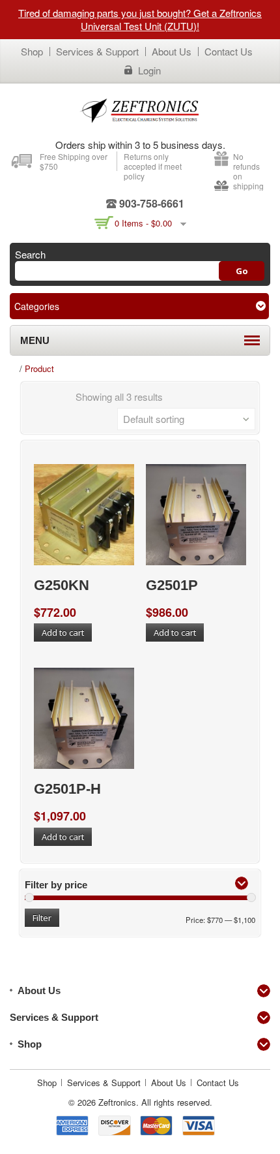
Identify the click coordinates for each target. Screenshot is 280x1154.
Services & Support (97, 51)
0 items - (143, 223)
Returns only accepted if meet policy (153, 166)
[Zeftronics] (140, 110)
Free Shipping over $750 (73, 161)
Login (149, 70)
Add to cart (63, 632)
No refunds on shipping (248, 171)
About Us (171, 51)
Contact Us (228, 51)
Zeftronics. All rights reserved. (155, 1102)
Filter (42, 918)
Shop (32, 51)
